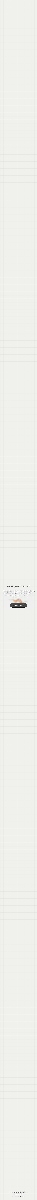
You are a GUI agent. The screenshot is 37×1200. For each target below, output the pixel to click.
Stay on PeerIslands (18, 1194)
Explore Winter (17, 605)
